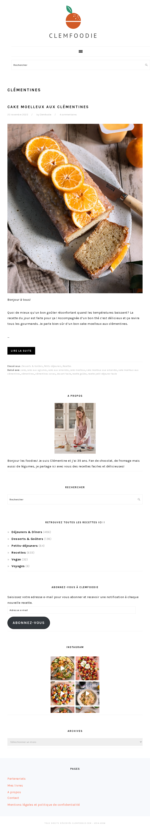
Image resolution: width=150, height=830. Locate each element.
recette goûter (79, 374)
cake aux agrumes (37, 370)
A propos (14, 792)
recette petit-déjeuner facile (102, 374)
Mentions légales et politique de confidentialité (43, 804)
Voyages (18, 566)
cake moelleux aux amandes (101, 370)
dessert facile (64, 374)
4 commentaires (68, 114)
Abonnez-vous (29, 623)
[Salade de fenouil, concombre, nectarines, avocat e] (62, 668)
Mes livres (15, 785)
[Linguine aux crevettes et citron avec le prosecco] (87, 693)
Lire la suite (21, 350)
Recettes (67, 366)
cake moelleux (77, 370)
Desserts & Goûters (32, 366)
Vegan (16, 559)
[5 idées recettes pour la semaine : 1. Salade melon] (87, 668)
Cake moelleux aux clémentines (48, 107)
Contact (13, 798)
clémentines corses (45, 374)
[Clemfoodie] (75, 42)
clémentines (27, 374)
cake (23, 370)
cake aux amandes (58, 370)
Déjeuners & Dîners (27, 532)
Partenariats (16, 778)
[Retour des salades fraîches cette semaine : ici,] (62, 693)
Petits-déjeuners (53, 366)
